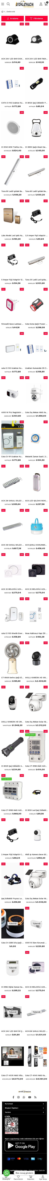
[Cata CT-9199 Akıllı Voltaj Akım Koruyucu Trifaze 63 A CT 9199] (12, 791)
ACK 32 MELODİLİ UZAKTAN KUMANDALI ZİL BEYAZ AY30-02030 (12, 589)
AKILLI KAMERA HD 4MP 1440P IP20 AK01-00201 (36, 678)
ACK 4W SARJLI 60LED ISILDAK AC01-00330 (12, 545)
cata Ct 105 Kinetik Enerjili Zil (12, 633)
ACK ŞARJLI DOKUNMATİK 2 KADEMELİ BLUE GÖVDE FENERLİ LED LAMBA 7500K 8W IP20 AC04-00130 (36, 545)
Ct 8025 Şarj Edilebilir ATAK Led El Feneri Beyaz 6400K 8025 (12, 766)
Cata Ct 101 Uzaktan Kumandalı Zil (12, 457)
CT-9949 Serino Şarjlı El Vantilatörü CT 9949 (12, 678)
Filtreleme (38, 18)
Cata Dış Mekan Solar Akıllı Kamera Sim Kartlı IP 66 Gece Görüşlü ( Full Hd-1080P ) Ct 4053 (36, 722)
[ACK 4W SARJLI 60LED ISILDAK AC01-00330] (12, 526)
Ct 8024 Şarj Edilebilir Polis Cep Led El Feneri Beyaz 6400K (36, 103)
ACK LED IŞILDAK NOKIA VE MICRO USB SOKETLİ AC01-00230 (36, 501)
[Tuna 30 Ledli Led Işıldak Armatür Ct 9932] (36, 260)
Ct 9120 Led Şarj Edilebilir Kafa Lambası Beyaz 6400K (36, 810)
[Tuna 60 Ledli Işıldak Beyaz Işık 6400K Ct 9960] (36, 172)
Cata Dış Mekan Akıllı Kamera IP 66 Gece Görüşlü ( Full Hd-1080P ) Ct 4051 (36, 412)
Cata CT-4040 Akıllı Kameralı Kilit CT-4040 (36, 1075)
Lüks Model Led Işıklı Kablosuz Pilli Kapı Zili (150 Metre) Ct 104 (12, 236)
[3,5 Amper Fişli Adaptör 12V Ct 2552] (36, 216)
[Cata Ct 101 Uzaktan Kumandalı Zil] (12, 437)
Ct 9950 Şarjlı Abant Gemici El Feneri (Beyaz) (36, 147)
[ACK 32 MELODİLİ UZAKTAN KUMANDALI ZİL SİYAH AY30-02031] (36, 570)
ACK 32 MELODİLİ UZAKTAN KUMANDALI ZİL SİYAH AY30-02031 (36, 589)
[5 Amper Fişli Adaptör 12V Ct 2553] (12, 260)
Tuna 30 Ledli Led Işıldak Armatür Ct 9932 (36, 280)
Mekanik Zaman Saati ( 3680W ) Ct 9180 (36, 457)
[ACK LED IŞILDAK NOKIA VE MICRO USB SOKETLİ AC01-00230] (36, 482)
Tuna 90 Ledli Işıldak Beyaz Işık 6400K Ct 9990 (12, 191)
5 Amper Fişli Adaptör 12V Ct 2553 (12, 280)
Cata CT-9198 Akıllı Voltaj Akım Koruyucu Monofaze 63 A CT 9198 (36, 766)
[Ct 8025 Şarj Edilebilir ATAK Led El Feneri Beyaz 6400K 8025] (12, 747)
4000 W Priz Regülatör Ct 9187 (12, 412)
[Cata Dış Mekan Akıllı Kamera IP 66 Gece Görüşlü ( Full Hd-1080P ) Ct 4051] (36, 393)
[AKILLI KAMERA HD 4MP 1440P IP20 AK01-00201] (36, 658)
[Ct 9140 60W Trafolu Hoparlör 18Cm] (12, 128)
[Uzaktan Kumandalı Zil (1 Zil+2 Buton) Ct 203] (36, 349)
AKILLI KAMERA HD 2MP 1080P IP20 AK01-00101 (12, 722)
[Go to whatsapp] (6, 1173)
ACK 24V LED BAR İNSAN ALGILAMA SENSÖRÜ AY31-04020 (36, 59)
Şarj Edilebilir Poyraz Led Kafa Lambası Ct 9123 (12, 899)
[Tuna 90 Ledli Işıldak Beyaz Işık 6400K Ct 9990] (12, 172)
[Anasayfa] (4, 11)
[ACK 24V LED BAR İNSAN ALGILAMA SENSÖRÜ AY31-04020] (36, 40)
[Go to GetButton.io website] (6, 1178)
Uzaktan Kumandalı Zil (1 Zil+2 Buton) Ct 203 (36, 368)
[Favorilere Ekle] (12, 43)
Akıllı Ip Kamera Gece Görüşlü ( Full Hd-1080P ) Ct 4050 (36, 854)
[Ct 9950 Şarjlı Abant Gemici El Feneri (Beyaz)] (36, 128)
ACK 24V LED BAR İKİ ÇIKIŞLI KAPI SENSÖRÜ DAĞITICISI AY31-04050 (12, 1031)
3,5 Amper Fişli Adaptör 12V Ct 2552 (36, 236)
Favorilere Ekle (12, 573)
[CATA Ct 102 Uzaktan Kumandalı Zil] (12, 84)
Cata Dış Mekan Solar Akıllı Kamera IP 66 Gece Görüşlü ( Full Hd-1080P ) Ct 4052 (36, 899)
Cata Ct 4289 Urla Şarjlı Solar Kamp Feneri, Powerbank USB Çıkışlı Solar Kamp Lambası (12, 943)
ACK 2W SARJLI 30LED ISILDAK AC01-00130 (12, 501)
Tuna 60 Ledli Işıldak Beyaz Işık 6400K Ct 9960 (36, 191)
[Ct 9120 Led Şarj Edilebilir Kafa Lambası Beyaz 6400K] (36, 791)
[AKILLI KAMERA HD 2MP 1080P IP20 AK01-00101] (12, 703)
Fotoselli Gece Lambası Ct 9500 (12, 324)
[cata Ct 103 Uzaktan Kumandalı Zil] (12, 349)
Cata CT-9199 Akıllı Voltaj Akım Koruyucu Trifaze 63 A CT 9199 (12, 810)
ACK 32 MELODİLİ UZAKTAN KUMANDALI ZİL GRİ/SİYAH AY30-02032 (36, 987)
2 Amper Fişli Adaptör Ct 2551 (12, 854)
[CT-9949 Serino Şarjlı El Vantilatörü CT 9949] (12, 658)
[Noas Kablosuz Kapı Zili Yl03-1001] (36, 614)
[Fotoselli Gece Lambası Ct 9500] (12, 305)
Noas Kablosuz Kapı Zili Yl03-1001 (36, 633)
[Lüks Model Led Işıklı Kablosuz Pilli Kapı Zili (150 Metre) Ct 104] (12, 216)
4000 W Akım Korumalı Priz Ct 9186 (36, 943)
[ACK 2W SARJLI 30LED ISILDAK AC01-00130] (12, 482)
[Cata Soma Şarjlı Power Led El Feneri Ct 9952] (36, 305)
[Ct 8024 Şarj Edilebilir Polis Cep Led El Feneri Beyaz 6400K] (36, 84)
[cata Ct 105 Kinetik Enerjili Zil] (12, 614)
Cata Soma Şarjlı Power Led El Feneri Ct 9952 (36, 324)
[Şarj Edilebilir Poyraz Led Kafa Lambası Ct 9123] (12, 879)
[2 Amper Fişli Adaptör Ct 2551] (12, 835)
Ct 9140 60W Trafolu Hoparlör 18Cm (12, 147)
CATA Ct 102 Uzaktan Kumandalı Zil (12, 103)
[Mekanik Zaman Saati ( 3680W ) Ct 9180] (36, 437)
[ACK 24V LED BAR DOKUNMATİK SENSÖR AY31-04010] (12, 40)
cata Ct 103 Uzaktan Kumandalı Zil (12, 368)
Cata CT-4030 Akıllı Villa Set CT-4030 (12, 1075)
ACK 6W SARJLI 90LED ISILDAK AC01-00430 (36, 1031)
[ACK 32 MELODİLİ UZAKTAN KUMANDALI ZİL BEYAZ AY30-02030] (12, 570)
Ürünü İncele (17, 43)
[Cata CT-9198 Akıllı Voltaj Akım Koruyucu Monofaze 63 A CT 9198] (36, 747)
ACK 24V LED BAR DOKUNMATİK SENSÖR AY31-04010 (12, 59)
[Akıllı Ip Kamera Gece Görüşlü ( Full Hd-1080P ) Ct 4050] (36, 835)
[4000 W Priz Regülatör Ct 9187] (12, 393)
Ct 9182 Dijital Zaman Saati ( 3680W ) (12, 987)
